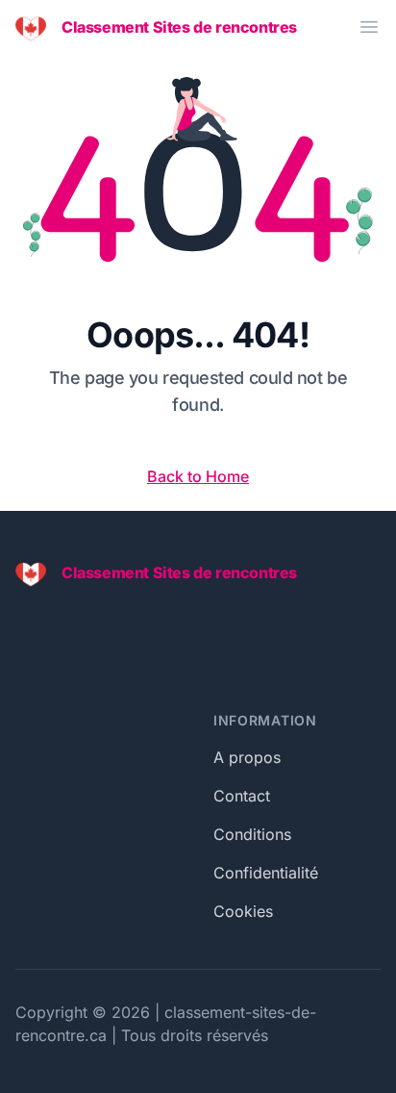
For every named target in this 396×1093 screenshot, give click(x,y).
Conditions (252, 834)
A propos (247, 757)
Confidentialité (265, 872)
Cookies (243, 911)
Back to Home (198, 476)
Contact (241, 795)
